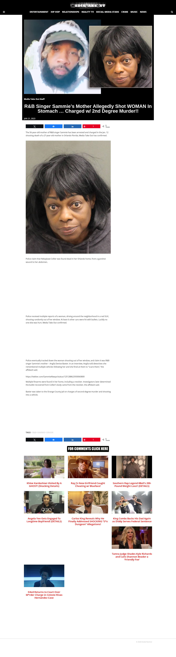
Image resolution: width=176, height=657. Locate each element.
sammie (41, 432)
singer (49, 432)
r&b (34, 432)
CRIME (124, 11)
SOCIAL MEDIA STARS (107, 11)
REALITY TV (88, 11)
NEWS (143, 11)
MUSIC (134, 11)
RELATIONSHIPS (70, 11)
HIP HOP (55, 11)
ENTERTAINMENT (39, 11)
